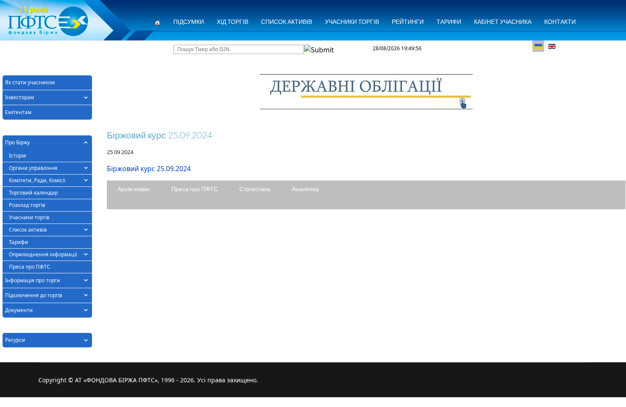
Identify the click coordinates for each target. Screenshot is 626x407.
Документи (19, 310)
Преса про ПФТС (29, 266)
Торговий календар (33, 192)
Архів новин (134, 189)
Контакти (560, 21)
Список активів (28, 229)
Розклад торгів (27, 205)
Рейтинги (408, 21)
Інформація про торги (32, 280)
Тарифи (448, 21)
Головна (22, 49)
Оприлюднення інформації (43, 254)
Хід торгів (232, 21)
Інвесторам (19, 97)
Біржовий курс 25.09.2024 (149, 168)
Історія (17, 155)
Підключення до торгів (33, 295)
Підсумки (188, 21)
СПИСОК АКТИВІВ (286, 21)
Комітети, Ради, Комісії (37, 180)
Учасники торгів (352, 21)
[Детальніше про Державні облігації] (366, 92)
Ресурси (15, 340)
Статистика (254, 189)
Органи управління (33, 168)
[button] (85, 97)
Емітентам (18, 112)
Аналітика (305, 189)
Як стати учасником (30, 82)
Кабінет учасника (502, 21)
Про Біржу (17, 142)
